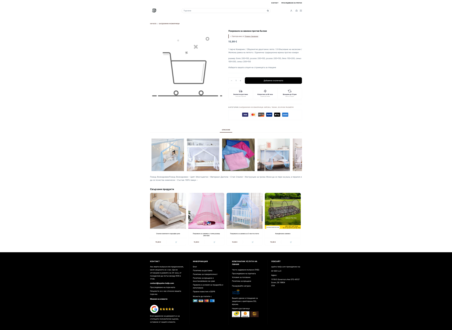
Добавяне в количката (273, 80)
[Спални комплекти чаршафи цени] (168, 211)
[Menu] (301, 11)
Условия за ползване (241, 277)
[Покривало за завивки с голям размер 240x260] (206, 211)
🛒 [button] (176, 242)
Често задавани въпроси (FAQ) (245, 270)
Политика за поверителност (205, 274)
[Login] (291, 11)
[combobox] (224, 10)
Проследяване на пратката (244, 273)
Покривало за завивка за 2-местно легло (244, 233)
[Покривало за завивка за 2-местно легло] (244, 211)
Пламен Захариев (251, 36)
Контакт (274, 3)
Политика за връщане (241, 281)
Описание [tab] (226, 130)
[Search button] (268, 10)
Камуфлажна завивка (282, 233)
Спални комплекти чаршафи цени (168, 233)
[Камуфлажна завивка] (283, 211)
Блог (195, 267)
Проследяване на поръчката (162, 287)
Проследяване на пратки (291, 3)
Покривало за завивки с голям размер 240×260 (206, 234)
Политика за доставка (202, 270)
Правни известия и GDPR (204, 291)
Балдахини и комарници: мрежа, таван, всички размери (266, 107)
